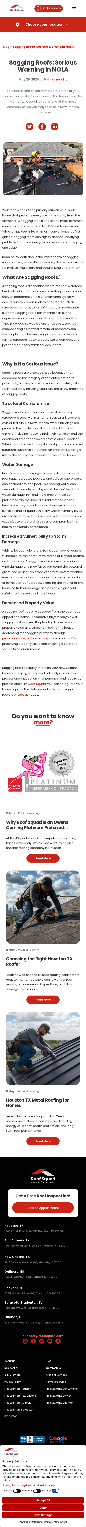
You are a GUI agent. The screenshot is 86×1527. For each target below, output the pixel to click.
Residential (11, 1368)
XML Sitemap (12, 1375)
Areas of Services (56, 1375)
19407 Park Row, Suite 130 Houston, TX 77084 (33, 1231)
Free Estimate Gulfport (17, 1402)
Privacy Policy (12, 1382)
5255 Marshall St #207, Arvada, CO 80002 (32, 1293)
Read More (48, 858)
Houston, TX (13, 1226)
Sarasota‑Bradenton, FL (23, 1302)
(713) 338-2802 (51, 8)
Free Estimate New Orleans (20, 1395)
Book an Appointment (43, 1208)
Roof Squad (37, 684)
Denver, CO (13, 1288)
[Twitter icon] (58, 1341)
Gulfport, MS (14, 1271)
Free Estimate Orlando (59, 1402)
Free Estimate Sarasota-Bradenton (19, 1413)
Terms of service (56, 1382)
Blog (49, 1361)
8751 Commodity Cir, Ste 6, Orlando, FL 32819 (33, 1322)
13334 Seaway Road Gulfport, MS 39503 (30, 1277)
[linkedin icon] (55, 126)
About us (9, 1361)
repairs (49, 638)
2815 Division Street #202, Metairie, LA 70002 (33, 1262)
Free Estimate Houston (17, 1388)
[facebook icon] (43, 126)
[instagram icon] (25, 1341)
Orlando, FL (13, 1317)
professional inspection (19, 638)
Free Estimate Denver (58, 1395)
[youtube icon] (49, 1341)
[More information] (43, 771)
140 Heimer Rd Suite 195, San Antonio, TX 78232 (34, 1246)
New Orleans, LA (17, 1257)
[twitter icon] (30, 126)
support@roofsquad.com (43, 1336)
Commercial (54, 1368)
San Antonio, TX (16, 1240)
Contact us (19, 694)
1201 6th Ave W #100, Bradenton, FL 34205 (31, 1308)
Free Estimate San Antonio (62, 1388)
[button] (74, 8)
